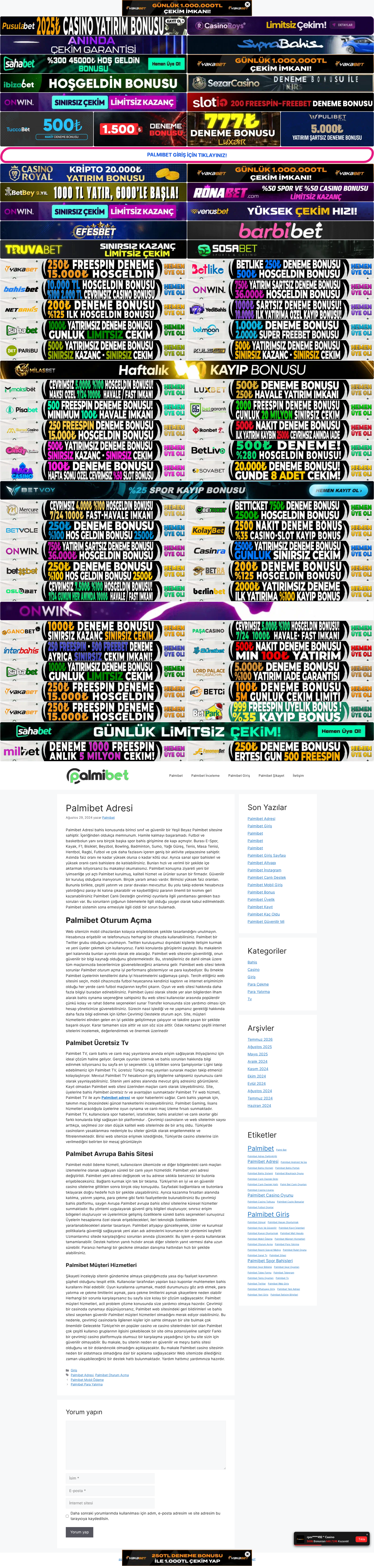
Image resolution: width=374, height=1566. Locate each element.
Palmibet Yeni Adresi (288, 1289)
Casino (254, 969)
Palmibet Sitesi (277, 1255)
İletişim (298, 775)
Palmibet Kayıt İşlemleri (292, 1228)
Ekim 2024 (257, 1076)
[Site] (93, 269)
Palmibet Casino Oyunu (270, 1195)
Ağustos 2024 (260, 1091)
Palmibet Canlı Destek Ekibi (263, 1179)
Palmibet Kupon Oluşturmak (263, 1233)
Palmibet (176, 775)
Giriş (74, 1370)
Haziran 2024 (259, 1105)
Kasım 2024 (258, 1069)
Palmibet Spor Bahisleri (270, 1260)
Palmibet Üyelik (261, 899)
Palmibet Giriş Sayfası (267, 855)
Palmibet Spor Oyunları (286, 1267)
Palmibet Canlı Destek (267, 877)
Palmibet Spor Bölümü (260, 1267)
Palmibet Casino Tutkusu (261, 1201)
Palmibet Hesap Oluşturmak (283, 1222)
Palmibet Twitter (257, 1283)
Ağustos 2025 (260, 1047)
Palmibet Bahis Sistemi (260, 1173)
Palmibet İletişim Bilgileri (284, 1294)
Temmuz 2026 (260, 1039)
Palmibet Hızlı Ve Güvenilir (262, 1228)
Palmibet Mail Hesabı (292, 1233)
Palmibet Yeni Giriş (258, 1294)
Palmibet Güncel (257, 1222)
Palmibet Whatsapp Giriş (261, 1289)
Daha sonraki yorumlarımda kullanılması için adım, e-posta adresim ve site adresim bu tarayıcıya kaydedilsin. (145, 1516)
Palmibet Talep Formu (259, 1272)
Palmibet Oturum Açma (112, 1375)
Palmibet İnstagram (264, 870)
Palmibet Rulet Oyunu (294, 1250)
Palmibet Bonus (261, 892)
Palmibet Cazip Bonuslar (290, 1201)
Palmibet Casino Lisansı (261, 1190)
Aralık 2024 (258, 1061)
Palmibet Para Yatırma (87, 1384)
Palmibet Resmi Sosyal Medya (264, 1250)
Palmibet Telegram (284, 1272)
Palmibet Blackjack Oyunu (289, 1173)
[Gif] (187, 370)
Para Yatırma (259, 992)
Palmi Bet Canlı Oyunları (293, 1184)
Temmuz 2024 (260, 1098)
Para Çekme (258, 984)
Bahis (252, 962)
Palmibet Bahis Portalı (287, 1168)
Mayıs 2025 (258, 1054)
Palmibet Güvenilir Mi (266, 921)
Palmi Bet (281, 1149)
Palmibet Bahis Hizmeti (260, 1168)
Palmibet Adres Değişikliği (262, 1156)
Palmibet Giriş (239, 775)
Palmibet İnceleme (205, 775)
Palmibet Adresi (82, 1375)
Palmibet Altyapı (262, 863)
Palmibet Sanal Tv (257, 1255)
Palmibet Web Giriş (278, 1283)
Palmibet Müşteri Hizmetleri (290, 1239)
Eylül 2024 (257, 1083)
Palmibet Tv (282, 1278)
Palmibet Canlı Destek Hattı (263, 1184)
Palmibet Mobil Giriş (265, 885)
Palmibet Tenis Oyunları (261, 1278)
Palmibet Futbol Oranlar (261, 1207)
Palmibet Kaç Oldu (264, 914)
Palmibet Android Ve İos (294, 1162)
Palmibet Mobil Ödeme (87, 1380)
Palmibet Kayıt (260, 907)
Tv (250, 999)
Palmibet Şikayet (271, 775)
